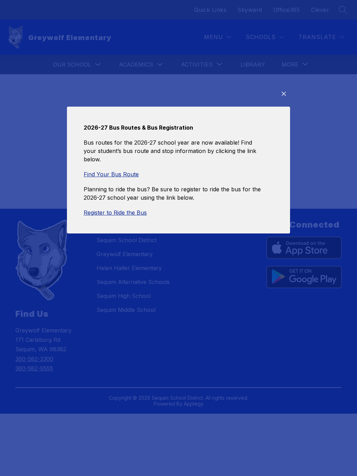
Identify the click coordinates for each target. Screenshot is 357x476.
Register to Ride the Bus (115, 212)
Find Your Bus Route (111, 174)
